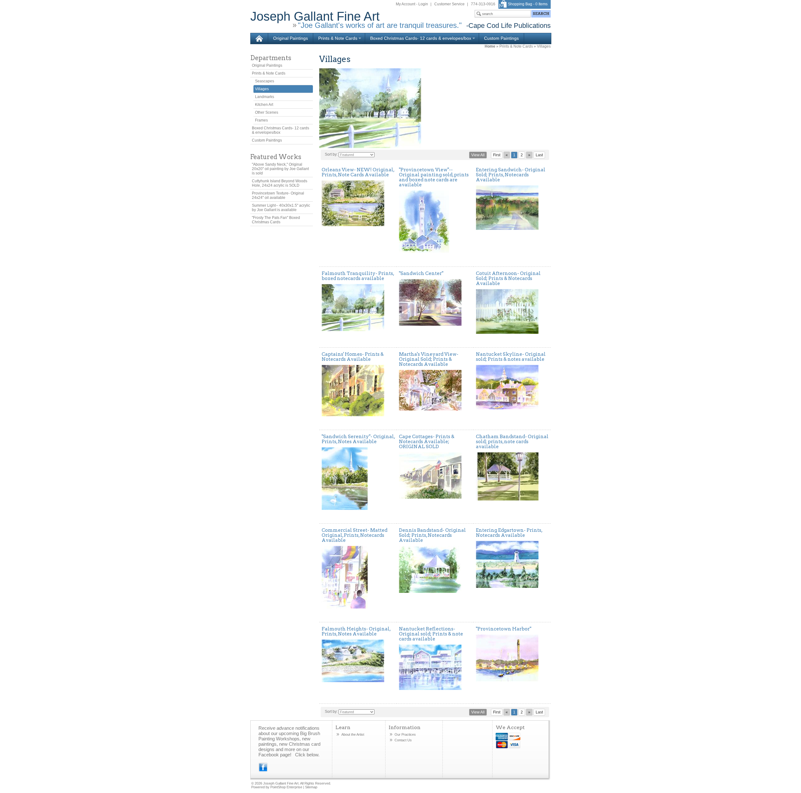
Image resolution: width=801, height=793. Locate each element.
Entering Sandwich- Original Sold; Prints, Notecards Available (510, 175)
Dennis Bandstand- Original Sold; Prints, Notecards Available (432, 535)
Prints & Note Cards (335, 38)
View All (478, 155)
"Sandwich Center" (421, 273)
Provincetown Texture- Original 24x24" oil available (278, 195)
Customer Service (449, 4)
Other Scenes (266, 112)
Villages (544, 46)
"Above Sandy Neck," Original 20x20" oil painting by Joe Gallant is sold (280, 168)
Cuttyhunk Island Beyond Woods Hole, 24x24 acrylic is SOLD (279, 183)
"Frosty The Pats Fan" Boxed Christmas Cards (276, 219)
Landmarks (264, 97)
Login (423, 4)
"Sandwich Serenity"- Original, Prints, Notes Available (358, 439)
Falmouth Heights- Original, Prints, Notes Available (356, 631)
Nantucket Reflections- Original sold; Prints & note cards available (431, 634)
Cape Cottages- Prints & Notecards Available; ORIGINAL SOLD (426, 441)
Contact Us (403, 740)
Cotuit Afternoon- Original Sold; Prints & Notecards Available (508, 278)
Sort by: (331, 154)
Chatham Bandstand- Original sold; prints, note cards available (512, 441)
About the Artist (352, 734)
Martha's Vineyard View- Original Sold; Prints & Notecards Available (428, 359)
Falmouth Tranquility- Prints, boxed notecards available (358, 276)
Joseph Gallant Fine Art (315, 16)
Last (539, 155)
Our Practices (405, 734)
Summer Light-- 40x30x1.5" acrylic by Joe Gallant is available (281, 207)
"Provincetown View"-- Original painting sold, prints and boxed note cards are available (434, 177)
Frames (261, 120)
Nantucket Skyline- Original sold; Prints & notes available (511, 356)
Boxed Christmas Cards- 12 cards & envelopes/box (418, 38)
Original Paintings (290, 38)
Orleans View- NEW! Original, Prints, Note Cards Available (358, 172)
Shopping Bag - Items (528, 4)
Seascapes (264, 81)
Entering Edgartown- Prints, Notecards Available (509, 532)
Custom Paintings (501, 38)
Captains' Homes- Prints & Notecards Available (353, 356)
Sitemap (311, 787)
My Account (405, 4)
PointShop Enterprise (286, 787)
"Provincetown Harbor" (503, 629)
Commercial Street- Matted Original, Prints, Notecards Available (354, 535)
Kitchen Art (264, 104)
